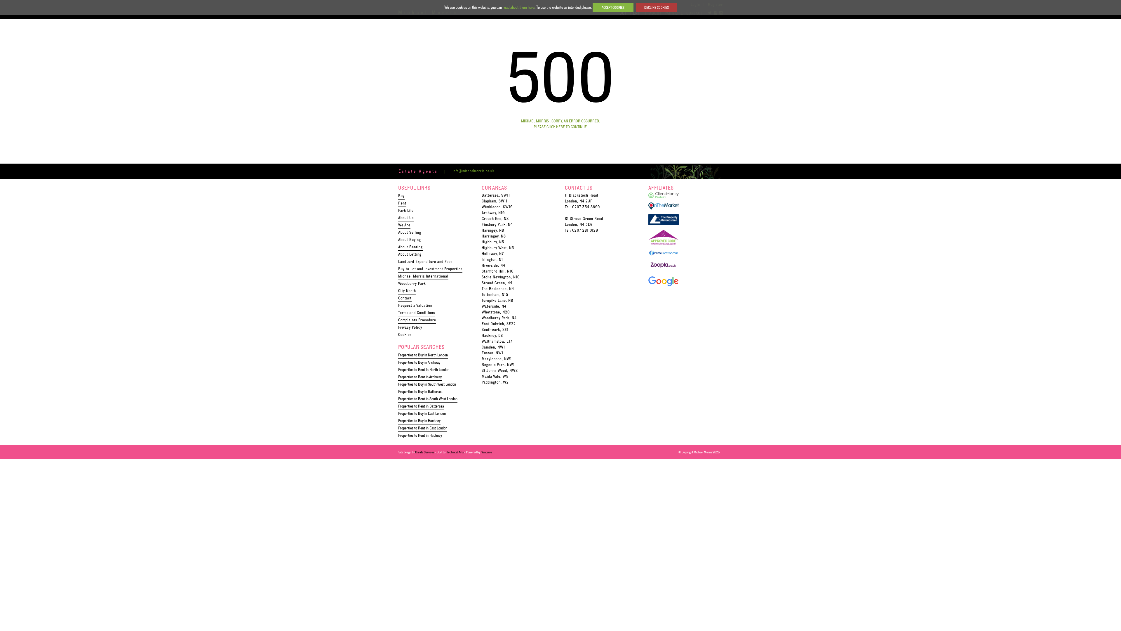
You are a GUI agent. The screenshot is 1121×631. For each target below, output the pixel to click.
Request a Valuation (415, 305)
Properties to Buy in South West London (427, 384)
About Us (406, 217)
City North (407, 290)
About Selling (409, 232)
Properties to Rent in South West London (427, 398)
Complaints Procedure (417, 320)
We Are (404, 225)
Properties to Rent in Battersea (421, 406)
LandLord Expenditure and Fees (425, 261)
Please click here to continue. (561, 126)
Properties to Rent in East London (422, 428)
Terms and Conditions (416, 312)
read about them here (519, 7)
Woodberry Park (412, 283)
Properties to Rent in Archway (420, 377)
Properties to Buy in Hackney (419, 420)
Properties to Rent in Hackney (420, 435)
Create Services (424, 452)
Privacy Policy (410, 327)
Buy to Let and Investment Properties (430, 268)
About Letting (410, 254)
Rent (402, 203)
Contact (405, 298)
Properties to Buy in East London (422, 413)
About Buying (409, 239)
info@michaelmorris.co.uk (473, 171)
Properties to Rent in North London (423, 369)
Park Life (406, 210)
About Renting (410, 247)
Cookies (405, 334)
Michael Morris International (423, 276)
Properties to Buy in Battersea (420, 391)
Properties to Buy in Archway (419, 362)
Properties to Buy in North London (423, 355)
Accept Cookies (613, 7)
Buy (401, 195)
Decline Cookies (656, 7)
